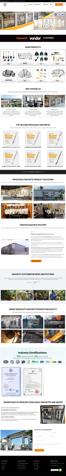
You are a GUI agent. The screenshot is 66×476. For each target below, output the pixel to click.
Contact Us (45, 4)
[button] (65, 4)
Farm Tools (37, 4)
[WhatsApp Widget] (60, 470)
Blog (51, 4)
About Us (31, 4)
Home (25, 4)
